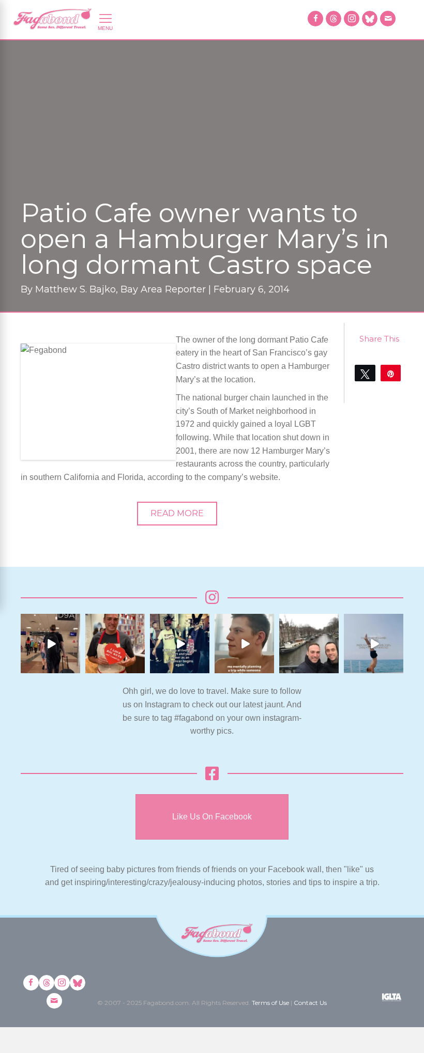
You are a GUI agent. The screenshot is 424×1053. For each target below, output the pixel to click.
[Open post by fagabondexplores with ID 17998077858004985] (373, 643)
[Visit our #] (388, 18)
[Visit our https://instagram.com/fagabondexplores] (351, 18)
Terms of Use (270, 1002)
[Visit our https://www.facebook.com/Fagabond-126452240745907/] (315, 18)
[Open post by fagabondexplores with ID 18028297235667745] (50, 643)
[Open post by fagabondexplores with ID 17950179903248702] (244, 643)
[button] (177, 513)
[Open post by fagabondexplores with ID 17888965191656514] (309, 643)
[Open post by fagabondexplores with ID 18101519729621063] (179, 643)
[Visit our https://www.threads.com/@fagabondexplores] (333, 18)
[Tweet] (364, 373)
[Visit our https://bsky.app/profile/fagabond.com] (369, 18)
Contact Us (310, 1002)
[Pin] (390, 373)
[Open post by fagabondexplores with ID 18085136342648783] (115, 643)
